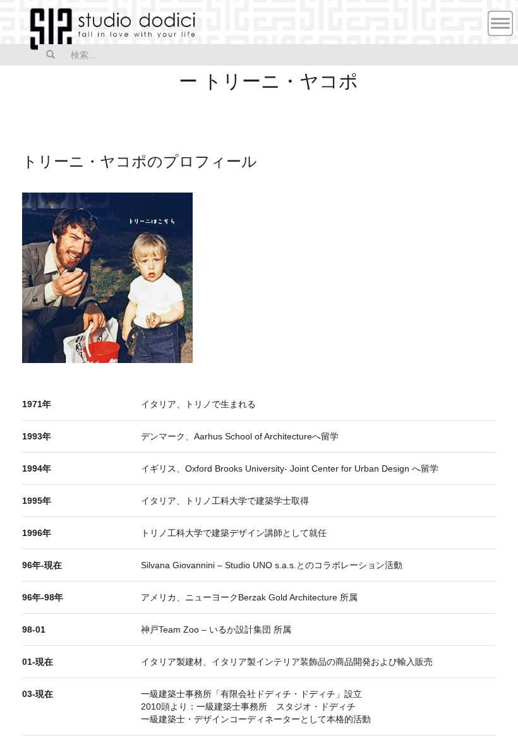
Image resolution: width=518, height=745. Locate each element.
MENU (500, 23)
